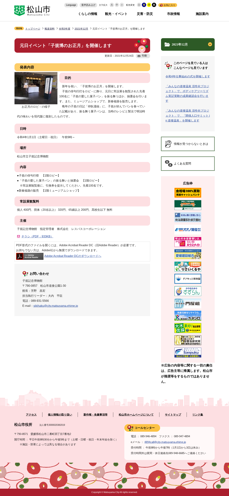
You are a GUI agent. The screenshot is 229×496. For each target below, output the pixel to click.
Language (71, 5)
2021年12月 (81, 28)
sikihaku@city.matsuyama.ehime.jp (55, 305)
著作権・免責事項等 (95, 414)
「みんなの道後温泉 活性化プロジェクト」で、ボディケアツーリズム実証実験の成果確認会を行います (187, 93)
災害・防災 (145, 14)
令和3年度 (64, 28)
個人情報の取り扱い (60, 414)
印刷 (144, 55)
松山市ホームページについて (136, 414)
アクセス (31, 414)
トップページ (32, 28)
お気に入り (169, 5)
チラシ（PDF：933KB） (37, 236)
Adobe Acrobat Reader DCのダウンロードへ (72, 255)
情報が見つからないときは (191, 143)
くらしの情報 (87, 14)
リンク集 (197, 414)
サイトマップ (173, 414)
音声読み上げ (88, 5)
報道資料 (50, 28)
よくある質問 (182, 163)
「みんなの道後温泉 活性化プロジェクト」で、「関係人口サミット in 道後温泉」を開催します (187, 115)
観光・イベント (116, 14)
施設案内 (202, 14)
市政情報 (173, 14)
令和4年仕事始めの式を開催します (187, 76)
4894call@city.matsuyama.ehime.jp (165, 441)
